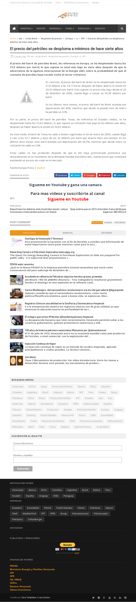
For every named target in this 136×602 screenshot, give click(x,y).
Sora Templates (29, 597)
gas (101, 398)
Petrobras (17, 398)
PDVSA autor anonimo (22, 264)
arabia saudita (90, 403)
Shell (72, 421)
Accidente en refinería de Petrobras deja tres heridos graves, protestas (63, 276)
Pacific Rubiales (48, 415)
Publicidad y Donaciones (76, 2)
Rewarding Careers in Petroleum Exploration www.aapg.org (42, 252)
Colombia (17, 392)
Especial (68, 233)
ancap (64, 513)
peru (91, 392)
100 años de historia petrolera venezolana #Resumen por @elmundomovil (65, 330)
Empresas (54, 28)
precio (82, 415)
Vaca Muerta (18, 421)
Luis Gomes (44, 597)
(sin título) (30, 357)
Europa (69, 38)
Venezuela (17, 386)
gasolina (16, 415)
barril (31, 426)
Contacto (100, 28)
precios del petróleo (60, 398)
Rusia (114, 392)
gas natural (47, 403)
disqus (108, 222)
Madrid (41, 167)
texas (53, 426)
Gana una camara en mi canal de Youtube (31, 2)
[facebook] (99, 597)
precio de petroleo (86, 409)
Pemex (102, 392)
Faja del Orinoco (83, 426)
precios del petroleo (62, 386)
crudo (34, 421)
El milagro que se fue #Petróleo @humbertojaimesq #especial (59, 317)
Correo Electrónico (23, 443)
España (107, 403)
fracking (31, 415)
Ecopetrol (63, 403)
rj (77, 38)
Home (13, 38)
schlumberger (35, 519)
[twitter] (93, 597)
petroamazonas (80, 513)
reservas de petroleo (53, 421)
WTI (83, 38)
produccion (53, 409)
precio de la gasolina (91, 421)
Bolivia (70, 392)
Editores (107, 233)
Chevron (16, 409)
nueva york (67, 415)
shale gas (17, 403)
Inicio (58, 2)
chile (93, 415)
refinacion (17, 426)
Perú (41, 426)
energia (68, 409)
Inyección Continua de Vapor (40, 343)
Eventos (40, 28)
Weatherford (29, 513)
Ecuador (89, 398)
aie (20, 38)
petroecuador (101, 513)
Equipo (95, 2)
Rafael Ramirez (34, 409)
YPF (77, 398)
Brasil (45, 392)
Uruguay (118, 409)
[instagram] (125, 597)
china (31, 398)
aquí (77, 552)
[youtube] (110, 597)
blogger (97, 222)
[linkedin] (120, 597)
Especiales (83, 28)
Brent (42, 398)
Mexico (81, 386)
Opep (44, 386)
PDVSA (32, 386)
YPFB (75, 403)
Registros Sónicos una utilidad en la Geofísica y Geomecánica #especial (64, 303)
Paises (69, 28)
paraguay (68, 495)
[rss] (115, 597)
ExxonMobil (107, 415)
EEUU (93, 386)
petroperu (17, 519)
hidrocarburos (115, 421)
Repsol (31, 403)
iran (110, 398)
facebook (119, 222)
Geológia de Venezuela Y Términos (44, 238)
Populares (29, 233)
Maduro (65, 426)
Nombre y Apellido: (23, 455)
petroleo (105, 386)
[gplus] (104, 597)
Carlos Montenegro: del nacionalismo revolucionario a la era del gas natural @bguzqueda (74, 290)
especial (58, 392)
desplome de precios (51, 38)
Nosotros (25, 28)
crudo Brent (31, 38)
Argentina (32, 392)
